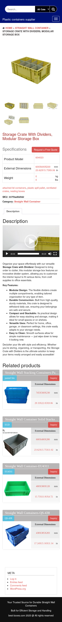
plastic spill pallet (36, 187)
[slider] (28, 254)
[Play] (7, 253)
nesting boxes (17, 191)
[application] (31, 241)
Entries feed (16, 582)
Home (8, 28)
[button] (31, 241)
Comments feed (18, 585)
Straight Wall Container (31, 28)
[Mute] (49, 253)
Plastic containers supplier (18, 19)
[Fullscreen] (55, 253)
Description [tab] (13, 211)
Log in (13, 578)
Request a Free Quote (45, 149)
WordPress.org (18, 588)
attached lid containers (14, 187)
